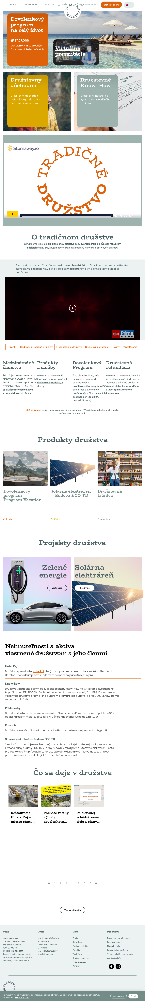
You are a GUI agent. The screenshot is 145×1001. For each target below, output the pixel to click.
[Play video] (72, 308)
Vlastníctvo (77, 954)
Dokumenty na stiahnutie (118, 938)
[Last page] (96, 882)
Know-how (77, 942)
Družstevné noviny (80, 958)
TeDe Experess (79, 962)
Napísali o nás (113, 946)
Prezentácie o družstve (117, 950)
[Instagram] (118, 966)
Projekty (76, 950)
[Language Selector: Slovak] (129, 5)
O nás (75, 938)
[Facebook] (111, 966)
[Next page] (90, 882)
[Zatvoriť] (141, 996)
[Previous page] (54, 882)
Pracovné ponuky (114, 942)
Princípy (76, 966)
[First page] (48, 882)
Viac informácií (22, 997)
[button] (14, 4)
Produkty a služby (80, 946)
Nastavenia (118, 996)
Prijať (133, 996)
